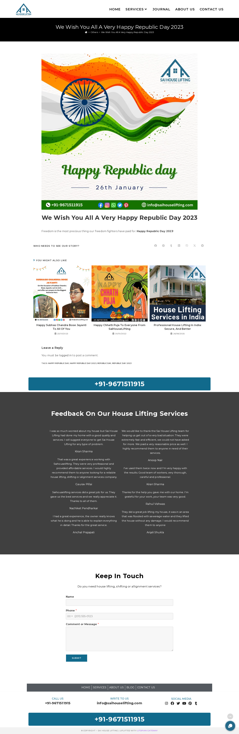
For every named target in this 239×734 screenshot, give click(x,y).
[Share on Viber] (187, 246)
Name (70, 596)
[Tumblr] (196, 703)
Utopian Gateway (147, 730)
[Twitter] (178, 703)
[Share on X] (194, 246)
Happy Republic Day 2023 (83, 363)
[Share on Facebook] (155, 246)
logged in (65, 355)
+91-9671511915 (58, 703)
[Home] (86, 32)
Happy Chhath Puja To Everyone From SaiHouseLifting (120, 327)
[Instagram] (166, 703)
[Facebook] (172, 703)
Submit (76, 658)
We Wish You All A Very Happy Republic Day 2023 (127, 32)
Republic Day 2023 (122, 363)
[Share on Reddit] (202, 246)
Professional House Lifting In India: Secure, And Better (177, 327)
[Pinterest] (190, 703)
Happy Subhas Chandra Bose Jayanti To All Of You (61, 327)
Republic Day (104, 363)
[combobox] (69, 616)
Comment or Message (82, 624)
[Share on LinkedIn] (179, 246)
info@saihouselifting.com (119, 703)
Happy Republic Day (58, 363)
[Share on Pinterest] (163, 246)
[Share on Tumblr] (171, 246)
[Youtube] (184, 703)
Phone (71, 610)
